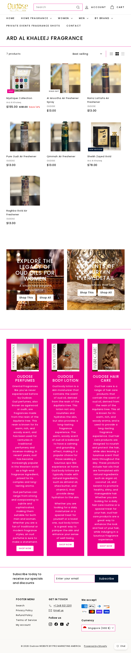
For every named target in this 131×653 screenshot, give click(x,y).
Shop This (26, 297)
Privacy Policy (24, 610)
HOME (10, 18)
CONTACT (73, 25)
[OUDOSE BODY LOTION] (65, 357)
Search (20, 605)
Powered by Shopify (95, 646)
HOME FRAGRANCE (35, 18)
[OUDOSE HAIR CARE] (106, 357)
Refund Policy (24, 615)
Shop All (45, 297)
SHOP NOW (25, 548)
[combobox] (58, 7)
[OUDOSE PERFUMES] (25, 357)
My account (23, 625)
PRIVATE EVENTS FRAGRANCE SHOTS (33, 25)
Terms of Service (26, 620)
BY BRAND (102, 18)
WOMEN (64, 18)
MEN (82, 18)
